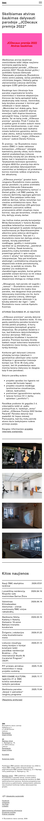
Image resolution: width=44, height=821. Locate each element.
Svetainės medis (8, 759)
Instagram (6, 802)
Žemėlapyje (6, 733)
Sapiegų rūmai (7, 741)
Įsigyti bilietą (7, 735)
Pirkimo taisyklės (8, 814)
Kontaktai (5, 754)
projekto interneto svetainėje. (17, 430)
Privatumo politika (9, 812)
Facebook (5, 801)
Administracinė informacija (12, 810)
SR (3, 739)
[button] (40, 2)
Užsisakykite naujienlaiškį (15, 796)
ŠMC (4, 3)
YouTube (5, 804)
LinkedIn (5, 806)
